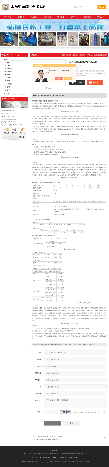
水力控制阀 (8, 84)
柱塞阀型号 (8, 74)
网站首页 (7, 17)
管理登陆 (71, 462)
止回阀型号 (8, 90)
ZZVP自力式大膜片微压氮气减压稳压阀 (48, 439)
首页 (63, 55)
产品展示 (34, 17)
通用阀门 (6, 59)
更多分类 (6, 93)
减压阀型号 (8, 62)
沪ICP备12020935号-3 (61, 462)
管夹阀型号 (8, 78)
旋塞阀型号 (8, 71)
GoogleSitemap (44, 462)
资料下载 (74, 17)
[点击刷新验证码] (65, 412)
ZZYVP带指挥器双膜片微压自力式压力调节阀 (49, 436)
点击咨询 (79, 82)
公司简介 (20, 17)
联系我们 (100, 17)
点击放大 (50, 88)
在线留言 (87, 17)
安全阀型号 (8, 68)
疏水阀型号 (8, 65)
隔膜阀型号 (8, 81)
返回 (103, 437)
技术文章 (60, 17)
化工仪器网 (85, 462)
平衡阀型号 (8, 87)
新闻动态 (47, 17)
